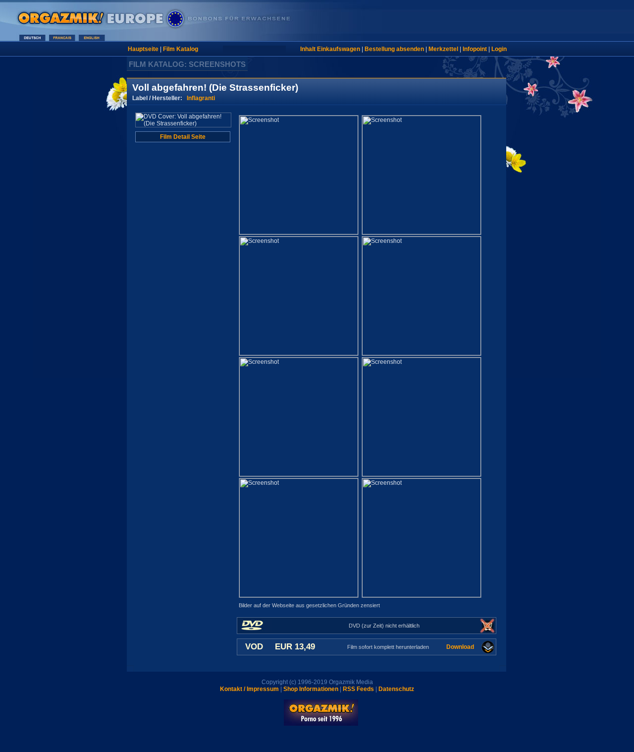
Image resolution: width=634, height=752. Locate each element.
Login (499, 49)
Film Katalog (180, 49)
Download (460, 646)
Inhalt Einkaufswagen (330, 49)
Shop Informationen (310, 689)
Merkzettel (443, 49)
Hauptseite (143, 49)
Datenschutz (396, 689)
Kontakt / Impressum (249, 689)
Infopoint (475, 49)
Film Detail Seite (183, 136)
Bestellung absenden (394, 49)
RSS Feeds (358, 689)
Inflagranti (201, 98)
